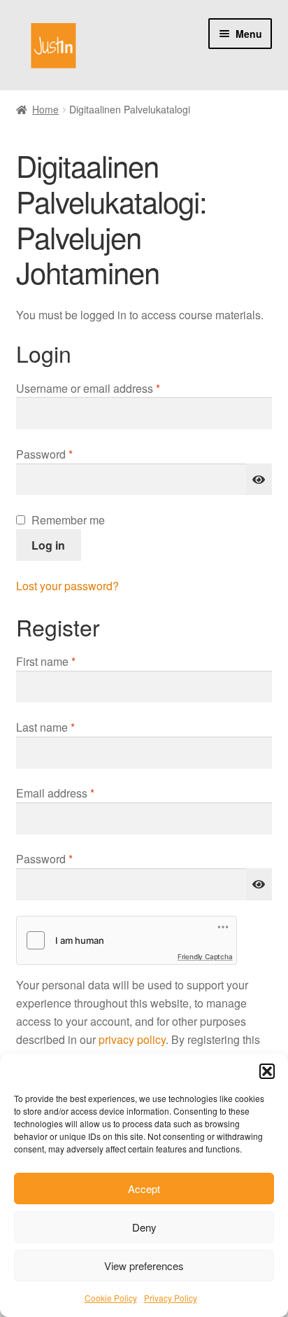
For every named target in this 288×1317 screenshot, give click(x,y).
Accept (144, 1188)
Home (45, 109)
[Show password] (259, 480)
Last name (45, 727)
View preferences (144, 1265)
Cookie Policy (111, 1298)
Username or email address (111, 387)
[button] (267, 1071)
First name (45, 661)
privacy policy (132, 1039)
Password (67, 453)
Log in (48, 545)
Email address (78, 792)
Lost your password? (67, 586)
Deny (144, 1227)
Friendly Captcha (205, 956)
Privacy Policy (170, 1298)
